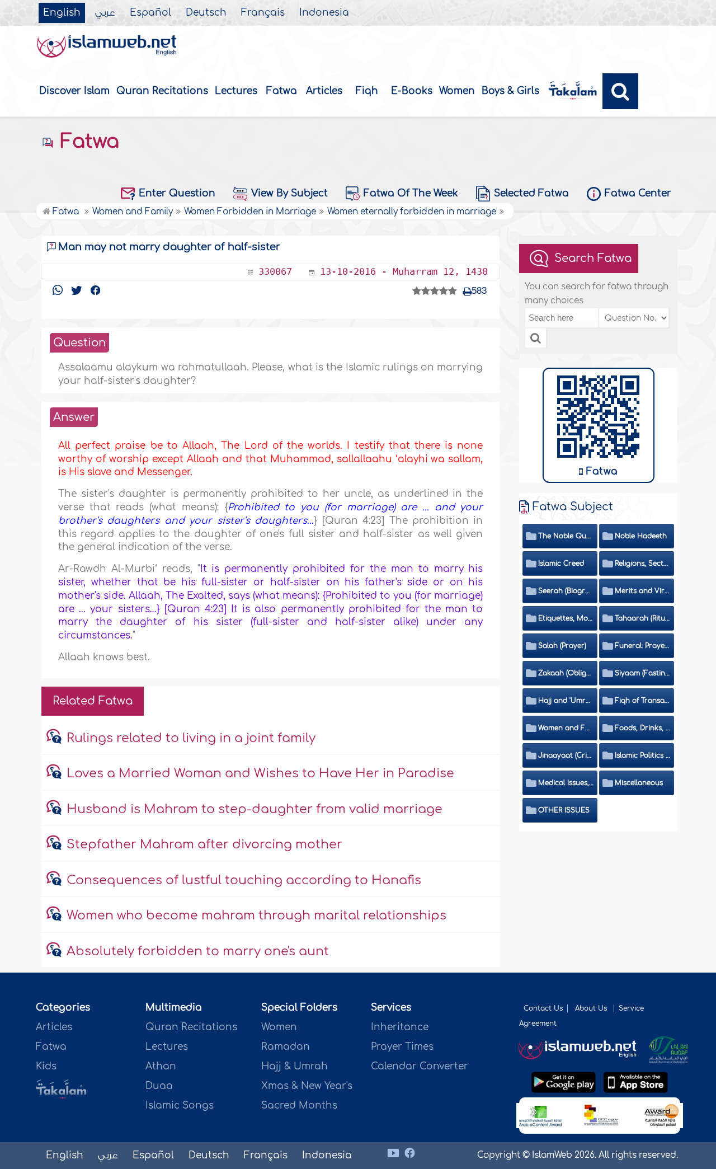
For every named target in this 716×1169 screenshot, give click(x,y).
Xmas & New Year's (306, 1086)
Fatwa (281, 91)
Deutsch (206, 13)
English (62, 13)
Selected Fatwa (531, 193)
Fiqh (367, 91)
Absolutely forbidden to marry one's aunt (198, 951)
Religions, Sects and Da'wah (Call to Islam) (643, 563)
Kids (46, 1066)
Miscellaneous (639, 783)
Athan (160, 1066)
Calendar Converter (419, 1066)
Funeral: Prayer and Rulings (643, 646)
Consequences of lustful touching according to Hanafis (244, 880)
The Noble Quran (566, 536)
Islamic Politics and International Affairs (643, 755)
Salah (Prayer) (562, 646)
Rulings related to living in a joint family (191, 738)
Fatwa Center (638, 193)
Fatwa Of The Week (411, 193)
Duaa (159, 1086)
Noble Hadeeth (641, 536)
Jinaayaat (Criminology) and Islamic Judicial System (566, 755)
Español (150, 13)
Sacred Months (299, 1105)
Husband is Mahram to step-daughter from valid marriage (254, 809)
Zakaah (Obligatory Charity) (566, 673)
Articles (324, 91)
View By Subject (289, 193)
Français (263, 13)
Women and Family (566, 728)
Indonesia (324, 13)
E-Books (411, 91)
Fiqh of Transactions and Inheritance (643, 701)
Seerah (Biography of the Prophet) (566, 591)
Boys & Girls (510, 91)
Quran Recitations (162, 91)
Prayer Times (402, 1046)
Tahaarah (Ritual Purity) (643, 618)
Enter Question (177, 193)
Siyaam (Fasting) (643, 673)
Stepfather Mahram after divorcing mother (204, 844)
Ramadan (285, 1046)
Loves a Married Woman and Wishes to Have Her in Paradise (260, 773)
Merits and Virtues (643, 591)
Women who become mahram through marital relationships (256, 915)
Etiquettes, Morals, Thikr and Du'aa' (566, 618)
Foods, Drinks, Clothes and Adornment (643, 728)
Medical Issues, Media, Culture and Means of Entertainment (566, 783)
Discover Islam (74, 91)
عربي (105, 13)
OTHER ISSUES (564, 810)
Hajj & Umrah (294, 1066)
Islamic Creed (561, 563)
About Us (592, 1008)
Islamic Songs (179, 1105)
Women (457, 91)
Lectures (236, 91)
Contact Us (543, 1008)
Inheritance (399, 1027)
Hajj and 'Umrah (566, 701)
